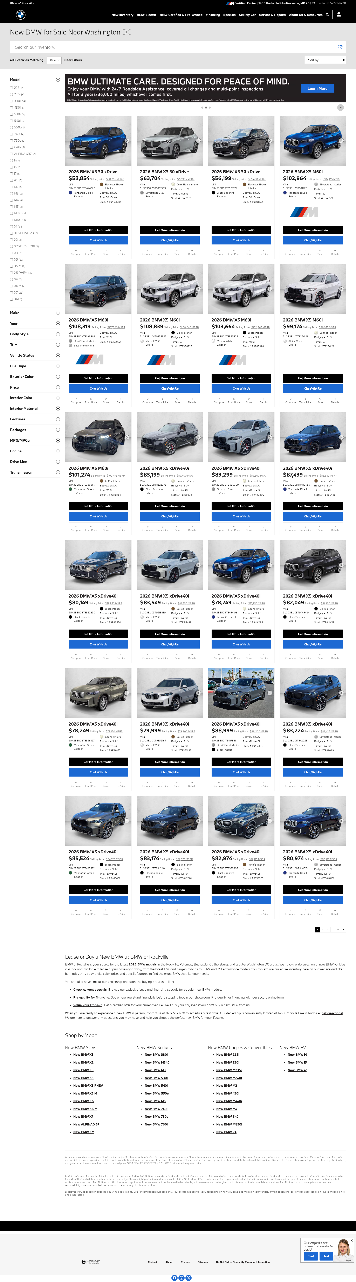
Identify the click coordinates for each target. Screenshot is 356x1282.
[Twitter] (188, 1278)
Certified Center (245, 3)
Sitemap (203, 1262)
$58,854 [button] (96, 178)
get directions (332, 1013)
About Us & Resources (306, 15)
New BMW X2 (83, 1062)
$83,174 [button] (166, 858)
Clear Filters (73, 60)
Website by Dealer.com (101, 1262)
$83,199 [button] (167, 474)
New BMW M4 (226, 1109)
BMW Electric (146, 15)
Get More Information (98, 230)
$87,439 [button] (310, 474)
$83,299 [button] (239, 474)
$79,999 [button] (167, 730)
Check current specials (90, 989)
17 (338, 930)
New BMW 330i (156, 1054)
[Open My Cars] (338, 15)
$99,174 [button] (309, 326)
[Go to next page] (343, 929)
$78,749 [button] (238, 602)
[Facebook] (174, 1278)
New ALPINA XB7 (86, 1124)
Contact (152, 1262)
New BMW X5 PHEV (88, 1085)
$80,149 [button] (95, 602)
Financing (213, 15)
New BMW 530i (156, 1078)
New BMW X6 (83, 1101)
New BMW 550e (157, 1093)
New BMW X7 (83, 1116)
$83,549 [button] (167, 602)
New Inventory (123, 15)
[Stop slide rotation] (341, 107)
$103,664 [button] (241, 326)
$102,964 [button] (311, 178)
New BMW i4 (297, 1054)
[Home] (21, 14)
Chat (311, 1256)
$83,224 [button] (310, 730)
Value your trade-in (87, 1005)
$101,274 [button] (97, 474)
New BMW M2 (226, 1085)
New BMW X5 (83, 1078)
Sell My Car (247, 15)
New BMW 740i (156, 1109)
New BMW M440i (229, 1101)
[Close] (352, 1240)
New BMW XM (83, 1132)
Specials (229, 15)
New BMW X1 (83, 1054)
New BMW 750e (157, 1116)
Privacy (185, 1262)
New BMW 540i (156, 1085)
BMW (52, 60)
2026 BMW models (143, 964)
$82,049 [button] (310, 602)
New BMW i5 (297, 1062)
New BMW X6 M (85, 1109)
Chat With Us (98, 240)
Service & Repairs (272, 15)
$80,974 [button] (310, 858)
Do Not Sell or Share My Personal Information (243, 1262)
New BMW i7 (297, 1070)
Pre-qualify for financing (91, 997)
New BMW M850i (229, 1124)
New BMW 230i (227, 1062)
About (169, 1262)
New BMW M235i (229, 1070)
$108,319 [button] (97, 326)
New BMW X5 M (85, 1093)
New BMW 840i (227, 1116)
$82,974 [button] (238, 858)
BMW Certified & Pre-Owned (181, 15)
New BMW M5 (155, 1101)
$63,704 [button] (167, 178)
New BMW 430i (227, 1093)
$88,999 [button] (240, 730)
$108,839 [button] (169, 326)
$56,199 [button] (239, 178)
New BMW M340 (157, 1062)
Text (326, 1256)
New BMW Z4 (226, 1132)
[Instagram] (181, 1278)
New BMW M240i (229, 1078)
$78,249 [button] (96, 730)
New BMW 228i (227, 1054)
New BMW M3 (155, 1070)
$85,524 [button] (96, 858)
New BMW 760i (156, 1124)
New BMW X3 (83, 1070)
